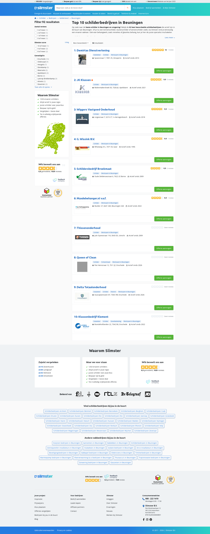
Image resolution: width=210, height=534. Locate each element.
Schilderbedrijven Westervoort (94, 431)
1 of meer (43, 35)
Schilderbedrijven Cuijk (155, 411)
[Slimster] (36, 18)
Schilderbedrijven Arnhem (55, 411)
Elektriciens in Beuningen (121, 453)
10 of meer (43, 46)
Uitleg (67, 42)
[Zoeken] (128, 8)
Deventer (42, 84)
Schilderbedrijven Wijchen (120, 431)
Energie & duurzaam (43, 13)
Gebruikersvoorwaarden (44, 530)
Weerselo (43, 70)
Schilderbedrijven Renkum (106, 426)
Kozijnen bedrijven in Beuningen (66, 443)
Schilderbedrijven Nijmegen (153, 421)
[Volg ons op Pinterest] (150, 519)
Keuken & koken (98, 13)
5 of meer (43, 30)
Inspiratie (38, 499)
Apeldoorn (43, 73)
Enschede (43, 59)
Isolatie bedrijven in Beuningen (120, 448)
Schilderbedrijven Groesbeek (162, 416)
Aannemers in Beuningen (93, 443)
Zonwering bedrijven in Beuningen (93, 462)
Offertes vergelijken (43, 511)
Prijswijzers (39, 503)
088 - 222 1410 (151, 498)
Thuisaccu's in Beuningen (125, 457)
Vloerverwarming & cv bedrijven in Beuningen (93, 457)
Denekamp (43, 67)
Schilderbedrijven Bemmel (80, 411)
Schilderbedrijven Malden (128, 421)
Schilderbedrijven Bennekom (106, 411)
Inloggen (110, 499)
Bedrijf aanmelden (153, 8)
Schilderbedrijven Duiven (70, 416)
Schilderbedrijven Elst (93, 416)
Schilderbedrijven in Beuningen (144, 443)
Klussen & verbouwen (62, 13)
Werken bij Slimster (114, 515)
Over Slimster (112, 503)
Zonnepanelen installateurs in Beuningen (64, 448)
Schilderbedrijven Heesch (79, 421)
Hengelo (42, 64)
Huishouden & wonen (82, 13)
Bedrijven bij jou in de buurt (46, 515)
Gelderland (64, 18)
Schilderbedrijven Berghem (132, 411)
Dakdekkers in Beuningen (117, 443)
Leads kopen (75, 503)
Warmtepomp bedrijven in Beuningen (55, 457)
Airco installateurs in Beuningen (150, 448)
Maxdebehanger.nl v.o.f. (91, 198)
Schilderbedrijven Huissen (103, 421)
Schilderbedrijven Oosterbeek (59, 426)
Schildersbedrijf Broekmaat (94, 168)
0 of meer (43, 38)
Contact (73, 511)
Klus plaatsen (138, 8)
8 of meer (43, 51)
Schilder (42, 18)
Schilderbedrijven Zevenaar (145, 431)
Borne (41, 76)
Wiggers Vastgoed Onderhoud (96, 109)
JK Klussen (84, 80)
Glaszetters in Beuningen (120, 462)
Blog (36, 519)
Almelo (42, 81)
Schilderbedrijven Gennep (136, 416)
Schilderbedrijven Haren (56, 421)
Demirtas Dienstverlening (93, 50)
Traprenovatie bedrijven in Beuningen (154, 457)
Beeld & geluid (113, 13)
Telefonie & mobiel (128, 13)
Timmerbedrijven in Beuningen (148, 453)
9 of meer (43, 48)
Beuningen (75, 18)
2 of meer (43, 33)
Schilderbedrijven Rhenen (131, 426)
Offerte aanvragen (163, 71)
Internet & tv (143, 13)
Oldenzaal (43, 62)
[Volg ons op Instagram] (147, 519)
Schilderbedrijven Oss (83, 426)
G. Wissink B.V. (86, 139)
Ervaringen (110, 507)
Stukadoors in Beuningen (94, 448)
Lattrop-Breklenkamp (47, 78)
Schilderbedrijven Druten (46, 416)
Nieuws (109, 511)
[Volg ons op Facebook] (143, 519)
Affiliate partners (77, 507)
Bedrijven (53, 18)
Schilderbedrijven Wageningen (66, 431)
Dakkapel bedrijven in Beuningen (94, 453)
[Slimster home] (44, 7)
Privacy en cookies (64, 530)
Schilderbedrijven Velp (154, 426)
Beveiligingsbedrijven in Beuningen (63, 453)
